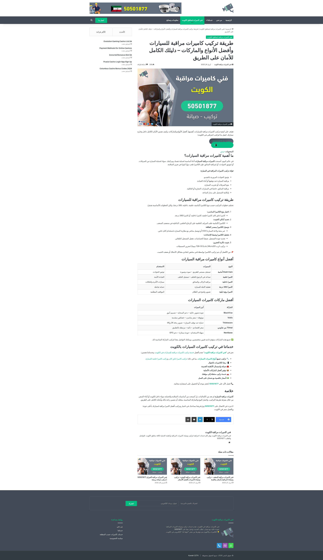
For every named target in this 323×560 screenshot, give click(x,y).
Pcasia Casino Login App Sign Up (117, 62)
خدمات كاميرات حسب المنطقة (111, 534)
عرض (222, 151)
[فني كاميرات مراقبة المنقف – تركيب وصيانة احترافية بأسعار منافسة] (218, 466)
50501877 (214, 383)
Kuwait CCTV (193, 555)
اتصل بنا (101, 20)
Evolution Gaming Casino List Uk (118, 41)
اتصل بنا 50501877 (221, 141)
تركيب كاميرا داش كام (178, 359)
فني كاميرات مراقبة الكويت (223, 64)
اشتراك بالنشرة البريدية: (188, 503)
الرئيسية (229, 20)
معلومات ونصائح (172, 20)
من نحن (219, 20)
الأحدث (122, 32)
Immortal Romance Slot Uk (120, 55)
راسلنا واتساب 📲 (222, 145)
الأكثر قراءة (101, 32)
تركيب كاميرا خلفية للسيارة (156, 359)
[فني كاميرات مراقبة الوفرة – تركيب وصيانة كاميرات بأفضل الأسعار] (185, 466)
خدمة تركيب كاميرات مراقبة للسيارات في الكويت (174, 352)
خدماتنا (210, 20)
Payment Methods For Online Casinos (116, 48)
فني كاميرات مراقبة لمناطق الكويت (211, 29)
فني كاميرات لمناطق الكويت (192, 20)
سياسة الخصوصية (116, 538)
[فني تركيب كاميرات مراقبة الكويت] (227, 8)
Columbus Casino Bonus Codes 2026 (116, 68)
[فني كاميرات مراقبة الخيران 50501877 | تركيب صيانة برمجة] (152, 466)
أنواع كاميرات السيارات (207, 359)
